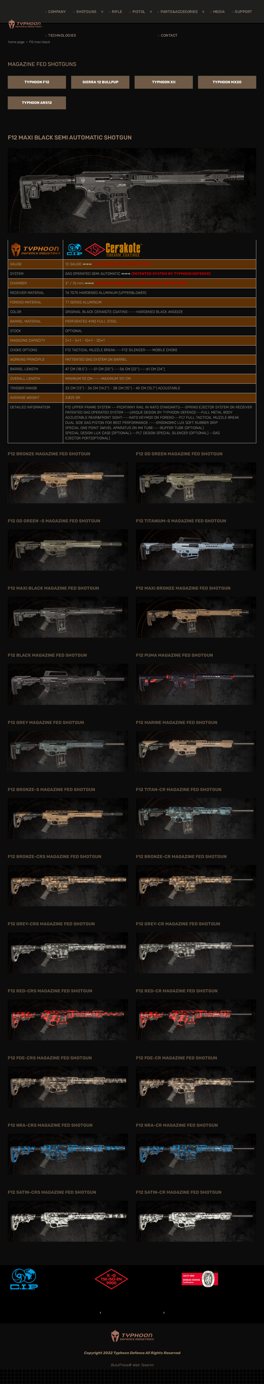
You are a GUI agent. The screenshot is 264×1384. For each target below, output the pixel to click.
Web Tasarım (143, 1365)
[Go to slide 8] (144, 1312)
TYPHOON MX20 (227, 82)
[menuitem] (56, 12)
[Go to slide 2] (114, 1312)
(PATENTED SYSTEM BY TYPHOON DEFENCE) (171, 273)
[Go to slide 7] (139, 1312)
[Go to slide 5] (129, 1312)
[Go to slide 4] (124, 1312)
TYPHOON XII (164, 82)
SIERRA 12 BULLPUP (100, 82)
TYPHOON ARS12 (37, 103)
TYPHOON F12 (36, 82)
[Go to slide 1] (108, 1312)
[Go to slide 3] (119, 1312)
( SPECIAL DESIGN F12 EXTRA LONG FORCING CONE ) (141, 283)
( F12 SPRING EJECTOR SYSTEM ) (122, 264)
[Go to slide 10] (155, 1312)
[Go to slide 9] (150, 1312)
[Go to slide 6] (134, 1312)
